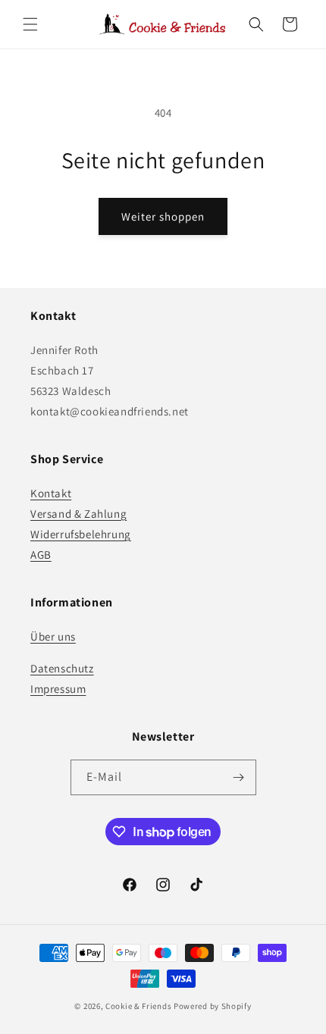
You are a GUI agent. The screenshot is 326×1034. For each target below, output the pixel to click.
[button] (30, 24)
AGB (41, 554)
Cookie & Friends (138, 1006)
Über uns (53, 636)
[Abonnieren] (238, 777)
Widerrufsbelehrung (80, 534)
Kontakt (50, 493)
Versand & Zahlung (78, 513)
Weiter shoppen (163, 216)
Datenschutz (62, 668)
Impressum (58, 689)
